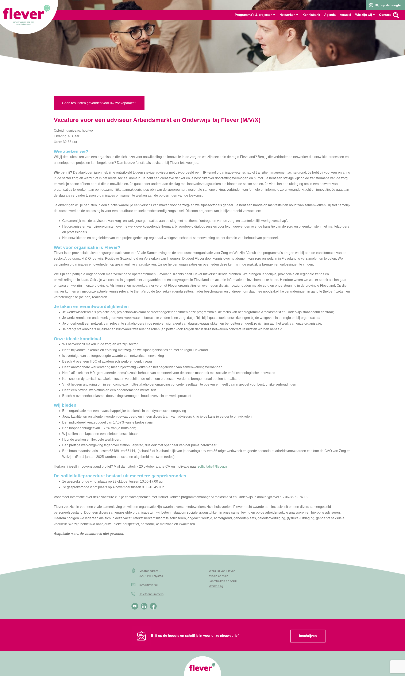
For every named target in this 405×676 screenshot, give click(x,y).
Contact (385, 14)
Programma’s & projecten (253, 14)
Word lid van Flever (222, 570)
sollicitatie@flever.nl (212, 466)
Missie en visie (218, 576)
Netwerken (287, 14)
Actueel (345, 14)
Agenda (330, 14)
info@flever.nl (148, 585)
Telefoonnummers (151, 594)
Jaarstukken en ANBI (223, 581)
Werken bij (216, 586)
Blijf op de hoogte (388, 5)
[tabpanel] (202, 44)
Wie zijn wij (363, 14)
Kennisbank (311, 14)
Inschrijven (308, 636)
